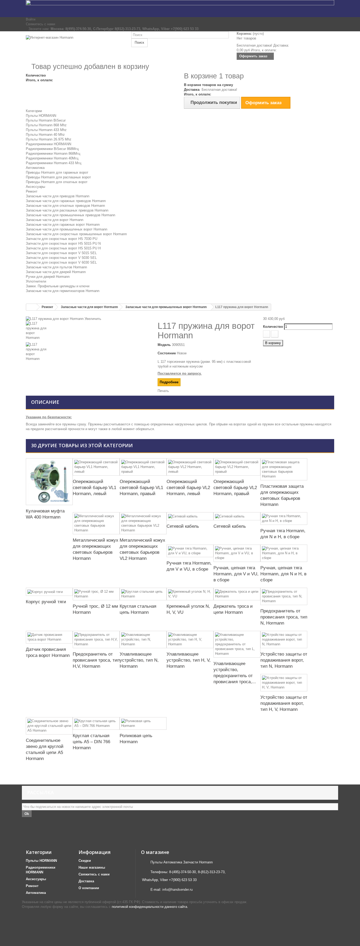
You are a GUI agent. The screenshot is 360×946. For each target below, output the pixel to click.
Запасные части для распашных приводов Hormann (67, 210)
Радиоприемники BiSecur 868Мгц (52, 149)
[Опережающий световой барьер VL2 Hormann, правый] (236, 467)
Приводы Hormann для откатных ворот (56, 182)
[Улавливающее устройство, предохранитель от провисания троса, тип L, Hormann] (236, 644)
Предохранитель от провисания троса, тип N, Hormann (283, 617)
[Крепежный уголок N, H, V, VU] (190, 594)
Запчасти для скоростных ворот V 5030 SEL (61, 258)
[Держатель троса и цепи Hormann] (236, 594)
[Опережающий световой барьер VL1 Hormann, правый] (143, 467)
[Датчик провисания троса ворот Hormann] (49, 637)
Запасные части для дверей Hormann (56, 272)
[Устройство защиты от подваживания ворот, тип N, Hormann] (283, 639)
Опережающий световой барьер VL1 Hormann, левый (94, 487)
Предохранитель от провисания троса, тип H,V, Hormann (96, 660)
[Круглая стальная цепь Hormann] (143, 594)
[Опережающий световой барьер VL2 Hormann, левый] (190, 467)
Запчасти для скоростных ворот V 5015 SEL (61, 253)
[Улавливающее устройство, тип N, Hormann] (143, 639)
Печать (163, 391)
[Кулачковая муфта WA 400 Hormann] (49, 481)
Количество (273, 327)
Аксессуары (35, 187)
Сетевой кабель (183, 526)
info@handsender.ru (177, 890)
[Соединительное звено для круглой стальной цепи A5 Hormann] (49, 725)
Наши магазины (92, 867)
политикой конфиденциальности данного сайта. (150, 907)
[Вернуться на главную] (31, 307)
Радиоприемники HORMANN (48, 144)
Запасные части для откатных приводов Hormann (65, 206)
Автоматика (35, 168)
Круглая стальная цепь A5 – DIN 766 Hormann (91, 741)
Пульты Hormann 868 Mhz (46, 125)
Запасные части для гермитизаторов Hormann (62, 291)
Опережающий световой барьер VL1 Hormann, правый (141, 487)
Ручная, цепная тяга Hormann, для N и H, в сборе (283, 573)
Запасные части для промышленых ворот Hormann (66, 229)
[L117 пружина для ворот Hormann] (88, 331)
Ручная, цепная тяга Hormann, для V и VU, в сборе (236, 573)
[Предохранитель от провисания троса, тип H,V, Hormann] (96, 639)
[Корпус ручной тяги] (49, 592)
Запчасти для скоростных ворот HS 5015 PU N (63, 243)
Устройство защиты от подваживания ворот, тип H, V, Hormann (283, 703)
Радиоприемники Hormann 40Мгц (52, 158)
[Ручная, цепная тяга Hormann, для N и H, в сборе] (283, 553)
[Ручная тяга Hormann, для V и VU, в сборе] (190, 551)
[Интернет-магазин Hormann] (74, 46)
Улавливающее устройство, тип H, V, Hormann (189, 660)
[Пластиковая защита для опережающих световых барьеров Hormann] (283, 469)
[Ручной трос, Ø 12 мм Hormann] (96, 594)
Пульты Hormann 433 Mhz (46, 130)
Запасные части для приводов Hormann (57, 196)
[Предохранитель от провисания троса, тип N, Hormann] (283, 596)
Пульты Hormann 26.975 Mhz (48, 139)
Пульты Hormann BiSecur (46, 120)
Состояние (167, 353)
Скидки (85, 861)
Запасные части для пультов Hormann (56, 267)
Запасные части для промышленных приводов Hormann (70, 215)
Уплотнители (36, 281)
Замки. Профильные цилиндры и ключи (57, 286)
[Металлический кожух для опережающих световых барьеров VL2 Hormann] (143, 523)
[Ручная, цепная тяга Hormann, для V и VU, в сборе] (236, 553)
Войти (30, 19)
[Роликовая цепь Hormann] (143, 723)
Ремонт (31, 191)
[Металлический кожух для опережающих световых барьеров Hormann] (96, 523)
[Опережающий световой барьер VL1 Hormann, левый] (96, 467)
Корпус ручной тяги (46, 601)
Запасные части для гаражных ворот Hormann (63, 225)
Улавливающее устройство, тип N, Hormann (139, 660)
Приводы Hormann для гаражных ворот (57, 172)
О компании (89, 888)
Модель (164, 345)
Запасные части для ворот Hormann (54, 220)
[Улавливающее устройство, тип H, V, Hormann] (190, 639)
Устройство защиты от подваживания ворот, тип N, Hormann (283, 660)
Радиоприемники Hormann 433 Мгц (53, 163)
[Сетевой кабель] (190, 516)
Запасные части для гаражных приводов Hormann (66, 201)
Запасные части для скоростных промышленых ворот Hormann (76, 234)
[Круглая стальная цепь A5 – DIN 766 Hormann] (96, 723)
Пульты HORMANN (41, 116)
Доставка (86, 881)
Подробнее (169, 382)
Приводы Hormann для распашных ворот (58, 177)
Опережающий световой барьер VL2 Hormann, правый (235, 487)
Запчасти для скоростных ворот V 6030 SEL (61, 262)
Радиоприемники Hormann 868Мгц (53, 153)
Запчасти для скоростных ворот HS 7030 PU (61, 239)
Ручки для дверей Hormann (48, 277)
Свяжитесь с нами (40, 24)
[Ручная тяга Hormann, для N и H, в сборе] (283, 518)
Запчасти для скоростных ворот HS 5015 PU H (63, 248)
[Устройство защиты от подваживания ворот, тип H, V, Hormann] (283, 682)
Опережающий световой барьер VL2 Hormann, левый (188, 487)
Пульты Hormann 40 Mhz (45, 135)
